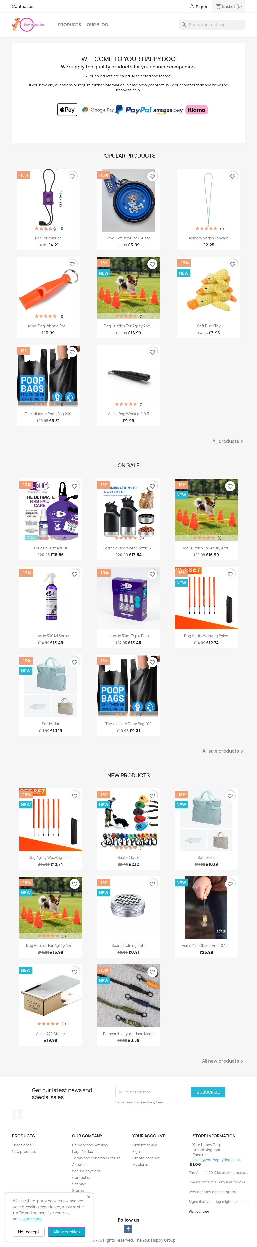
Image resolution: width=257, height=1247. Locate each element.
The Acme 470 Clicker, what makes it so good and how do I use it (219, 1172)
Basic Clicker (128, 857)
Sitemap (79, 1184)
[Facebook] (128, 1229)
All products (228, 442)
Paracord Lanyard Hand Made (128, 1033)
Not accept (28, 1232)
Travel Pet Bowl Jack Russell (128, 238)
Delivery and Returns (90, 1145)
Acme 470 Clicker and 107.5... (206, 945)
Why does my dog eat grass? (213, 1192)
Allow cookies (66, 1232)
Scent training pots (128, 945)
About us (80, 1164)
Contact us (22, 6)
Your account (148, 1136)
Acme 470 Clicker (50, 1033)
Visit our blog (199, 1211)
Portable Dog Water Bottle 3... (128, 548)
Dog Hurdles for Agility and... (128, 325)
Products (69, 24)
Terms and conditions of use (96, 1158)
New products (24, 1151)
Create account (146, 1158)
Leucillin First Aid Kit (50, 548)
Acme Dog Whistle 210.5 (128, 413)
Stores (78, 1190)
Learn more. (32, 1219)
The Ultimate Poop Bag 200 (48, 413)
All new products (223, 1061)
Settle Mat (50, 723)
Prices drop (22, 1145)
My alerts (140, 1164)
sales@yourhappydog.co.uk (216, 1159)
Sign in (138, 1151)
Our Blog (97, 24)
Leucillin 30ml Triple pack (128, 635)
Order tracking (144, 1145)
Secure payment (86, 1171)
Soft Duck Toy (209, 325)
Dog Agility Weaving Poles (206, 635)
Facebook (17, 1114)
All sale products (223, 751)
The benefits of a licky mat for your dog (219, 1182)
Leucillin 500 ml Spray (51, 635)
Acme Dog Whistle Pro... (48, 325)
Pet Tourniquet (48, 238)
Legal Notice (82, 1151)
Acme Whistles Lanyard (209, 238)
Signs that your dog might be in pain (218, 1201)
